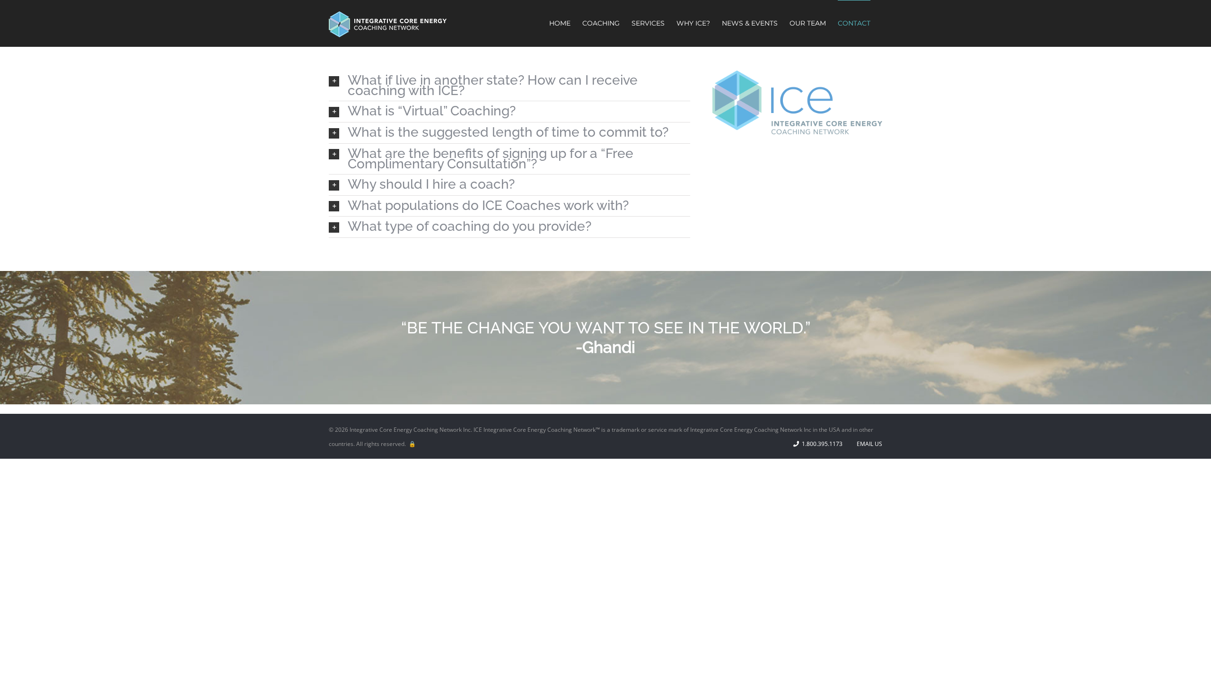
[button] (509, 85)
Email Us (868, 444)
